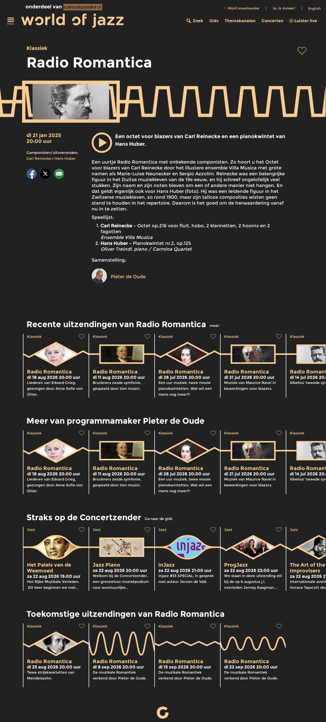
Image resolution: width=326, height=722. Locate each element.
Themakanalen (240, 20)
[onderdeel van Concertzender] (82, 7)
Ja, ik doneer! (284, 8)
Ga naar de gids (158, 518)
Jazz (31, 529)
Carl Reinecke (38, 158)
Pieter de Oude (128, 276)
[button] (102, 142)
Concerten (272, 20)
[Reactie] (59, 175)
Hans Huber (65, 158)
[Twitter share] (45, 175)
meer (214, 325)
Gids (214, 20)
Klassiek (36, 48)
